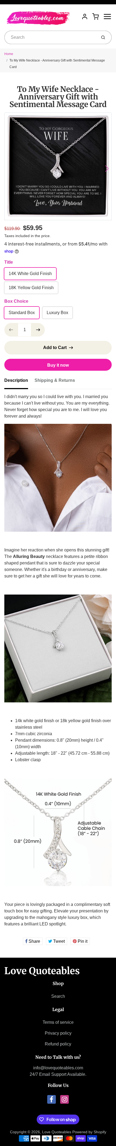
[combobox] (50, 37)
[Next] (107, 169)
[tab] (19, 382)
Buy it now (58, 365)
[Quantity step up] (38, 330)
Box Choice (16, 301)
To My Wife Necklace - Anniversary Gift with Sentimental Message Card (57, 64)
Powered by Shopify (89, 1132)
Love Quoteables (42, 971)
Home (8, 54)
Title (8, 262)
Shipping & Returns (55, 380)
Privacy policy (58, 1033)
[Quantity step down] (11, 330)
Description (16, 380)
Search (58, 996)
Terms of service (58, 1022)
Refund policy (58, 1044)
